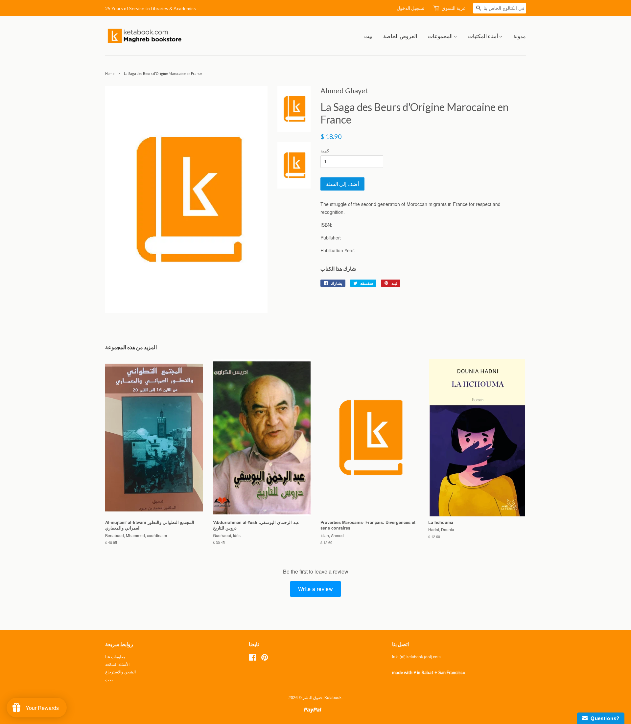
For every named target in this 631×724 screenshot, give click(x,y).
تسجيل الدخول (410, 8)
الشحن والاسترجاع (120, 671)
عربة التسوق (454, 8)
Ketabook (332, 697)
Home (109, 74)
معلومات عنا (115, 656)
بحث (109, 679)
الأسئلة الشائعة (117, 664)
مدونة (519, 36)
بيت (368, 36)
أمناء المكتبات (483, 36)
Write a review (315, 589)
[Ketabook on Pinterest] (264, 658)
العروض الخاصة (400, 36)
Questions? (603, 718)
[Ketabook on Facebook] (252, 658)
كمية (324, 150)
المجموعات (441, 36)
